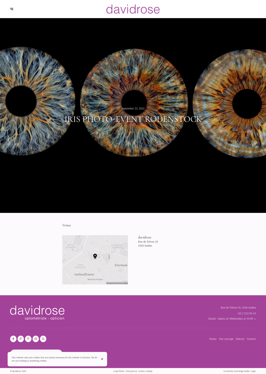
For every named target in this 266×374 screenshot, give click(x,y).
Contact (251, 339)
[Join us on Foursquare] (21, 339)
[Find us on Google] (28, 339)
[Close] (102, 359)
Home (212, 339)
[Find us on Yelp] (43, 339)
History (240, 339)
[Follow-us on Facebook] (13, 339)
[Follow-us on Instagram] (36, 339)
